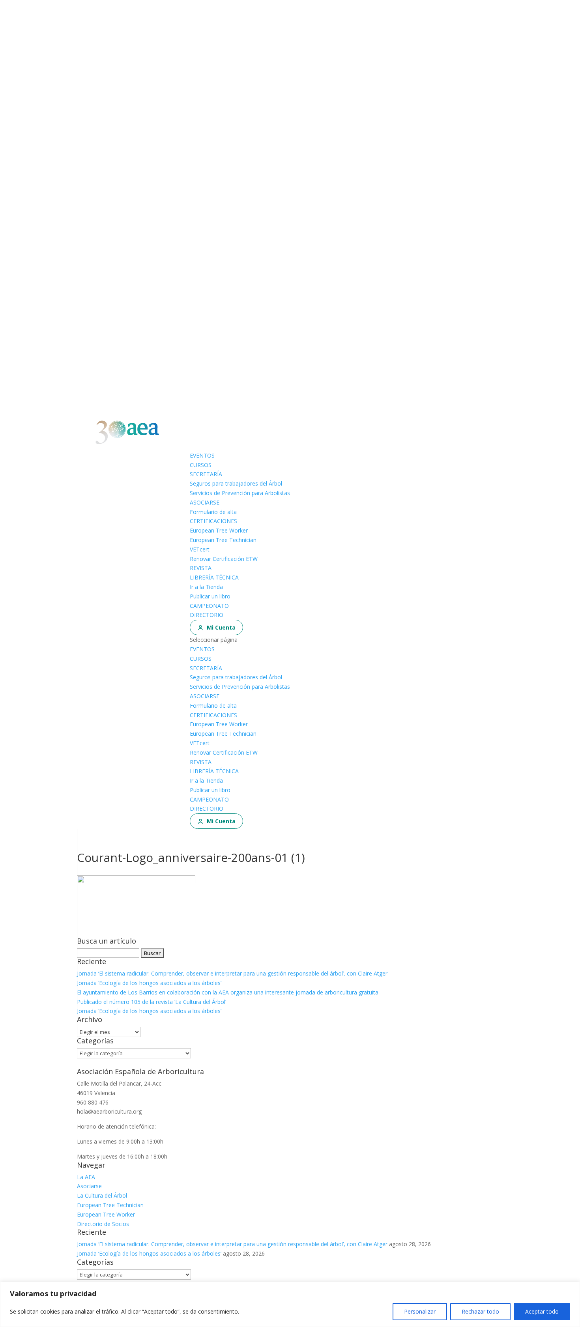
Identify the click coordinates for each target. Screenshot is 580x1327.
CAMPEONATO (209, 605)
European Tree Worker (219, 530)
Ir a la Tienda (206, 587)
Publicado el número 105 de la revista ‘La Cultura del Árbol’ (151, 1002)
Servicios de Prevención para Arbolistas (240, 493)
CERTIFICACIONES (213, 521)
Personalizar (420, 1311)
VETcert (200, 549)
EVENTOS (202, 455)
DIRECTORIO (206, 615)
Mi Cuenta (221, 627)
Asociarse (89, 1186)
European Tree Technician (223, 540)
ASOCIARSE (204, 502)
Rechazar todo (480, 1311)
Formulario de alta (213, 512)
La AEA (86, 1177)
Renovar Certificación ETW (224, 559)
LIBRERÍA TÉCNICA (214, 577)
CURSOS (200, 465)
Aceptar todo (542, 1311)
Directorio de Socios (103, 1224)
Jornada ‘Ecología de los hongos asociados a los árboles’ (149, 983)
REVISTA (200, 568)
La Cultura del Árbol (102, 1195)
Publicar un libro (210, 596)
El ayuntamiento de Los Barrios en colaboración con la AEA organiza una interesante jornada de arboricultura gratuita (227, 992)
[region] (290, 1304)
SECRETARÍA (206, 474)
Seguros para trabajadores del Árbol (236, 483)
